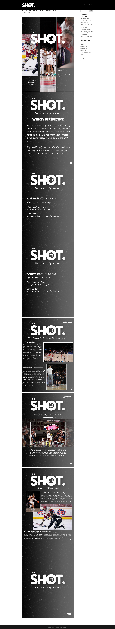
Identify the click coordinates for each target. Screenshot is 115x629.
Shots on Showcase (84, 65)
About (86, 5)
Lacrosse (82, 56)
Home (70, 5)
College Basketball (84, 46)
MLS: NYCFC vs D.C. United (86, 18)
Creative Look (83, 50)
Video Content (83, 67)
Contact (91, 5)
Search (91, 10)
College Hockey (83, 48)
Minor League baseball (85, 60)
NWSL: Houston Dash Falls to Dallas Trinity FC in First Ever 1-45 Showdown (86, 26)
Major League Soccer (85, 58)
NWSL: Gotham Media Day (86, 36)
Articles (29, 12)
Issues (81, 54)
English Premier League (85, 52)
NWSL (81, 62)
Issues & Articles (78, 5)
